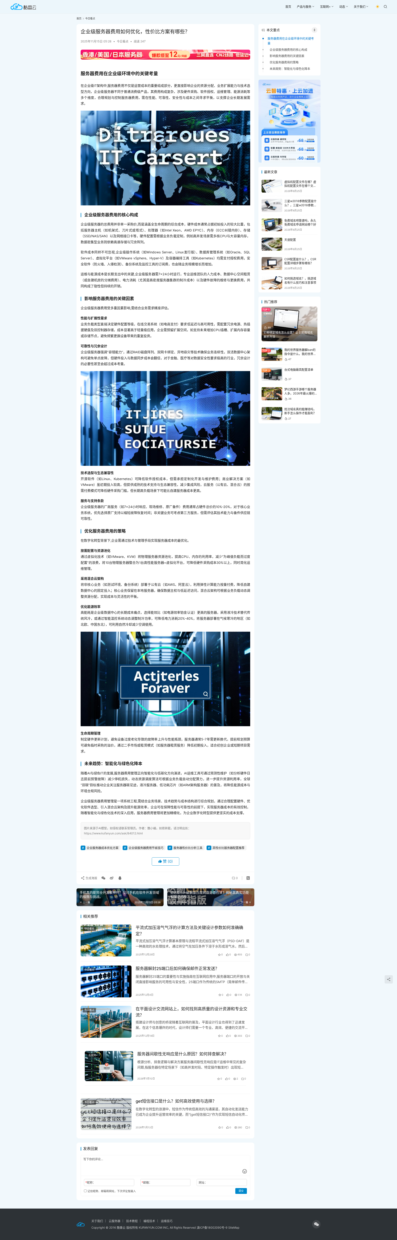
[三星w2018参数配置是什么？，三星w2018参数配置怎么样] (272, 205)
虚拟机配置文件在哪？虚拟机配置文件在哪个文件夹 (300, 186)
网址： (203, 1182)
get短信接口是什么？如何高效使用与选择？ (176, 1101)
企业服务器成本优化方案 (102, 847)
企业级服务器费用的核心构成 (288, 49)
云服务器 (114, 1221)
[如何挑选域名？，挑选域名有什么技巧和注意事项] (272, 282)
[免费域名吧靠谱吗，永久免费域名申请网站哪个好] (272, 224)
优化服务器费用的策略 (284, 62)
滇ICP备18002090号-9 (212, 1227)
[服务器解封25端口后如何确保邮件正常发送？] (106, 981)
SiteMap (233, 1227)
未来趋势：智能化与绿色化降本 (290, 68)
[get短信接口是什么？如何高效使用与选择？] (106, 1114)
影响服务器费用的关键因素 (287, 56)
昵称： (90, 1182)
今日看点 (122, 41)
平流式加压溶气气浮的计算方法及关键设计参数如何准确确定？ (189, 930)
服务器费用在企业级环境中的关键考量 (291, 41)
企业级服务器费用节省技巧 (146, 847)
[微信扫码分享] (103, 878)
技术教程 (132, 1221)
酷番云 (121, 1227)
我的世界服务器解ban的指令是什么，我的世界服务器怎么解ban (300, 353)
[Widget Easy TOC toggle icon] (314, 30)
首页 (288, 6)
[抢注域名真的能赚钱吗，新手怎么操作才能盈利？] (272, 413)
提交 (241, 1190)
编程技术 (149, 1221)
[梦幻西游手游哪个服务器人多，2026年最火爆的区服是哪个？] (272, 393)
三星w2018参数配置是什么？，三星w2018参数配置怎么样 (300, 205)
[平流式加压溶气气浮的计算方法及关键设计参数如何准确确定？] (106, 940)
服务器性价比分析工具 (187, 847)
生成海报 (91, 878)
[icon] (316, 1224)
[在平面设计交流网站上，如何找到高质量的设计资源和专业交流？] (106, 1022)
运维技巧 (166, 1221)
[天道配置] (272, 244)
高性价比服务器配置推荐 (228, 847)
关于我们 (359, 6)
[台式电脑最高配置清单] (272, 374)
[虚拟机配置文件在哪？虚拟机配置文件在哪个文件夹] (272, 186)
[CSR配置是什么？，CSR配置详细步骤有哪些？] (272, 263)
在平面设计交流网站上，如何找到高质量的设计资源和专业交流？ (191, 1011)
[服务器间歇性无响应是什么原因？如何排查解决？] (109, 1066)
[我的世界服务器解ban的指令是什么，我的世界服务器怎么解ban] (272, 354)
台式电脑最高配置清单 (298, 369)
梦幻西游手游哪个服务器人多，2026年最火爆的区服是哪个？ (300, 393)
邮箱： (147, 1182)
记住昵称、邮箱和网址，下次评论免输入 (111, 1191)
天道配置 (290, 239)
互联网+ (325, 6)
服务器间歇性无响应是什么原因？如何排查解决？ (182, 1054)
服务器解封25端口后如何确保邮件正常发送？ (177, 968)
